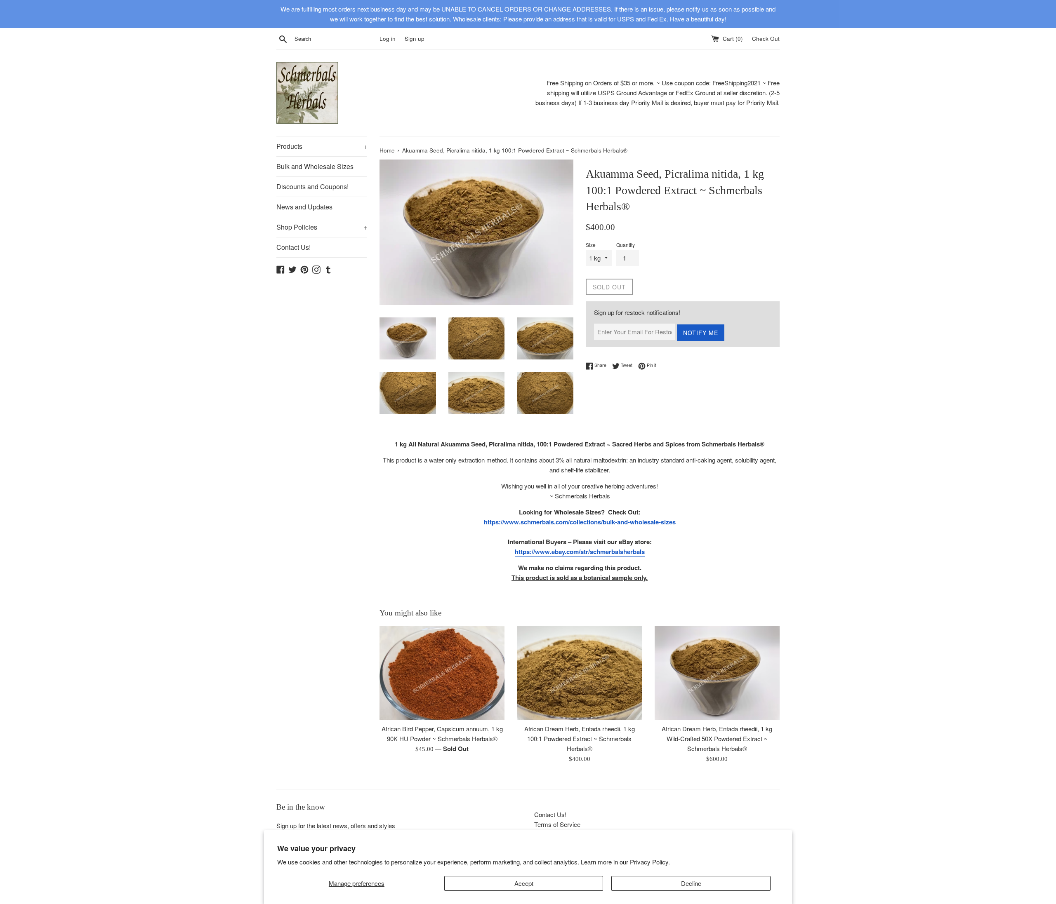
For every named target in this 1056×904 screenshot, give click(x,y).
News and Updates (304, 206)
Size (591, 244)
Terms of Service (557, 824)
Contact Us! (293, 247)
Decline (691, 883)
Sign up (414, 38)
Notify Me (700, 333)
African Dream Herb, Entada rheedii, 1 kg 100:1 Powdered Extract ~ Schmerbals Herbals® (579, 739)
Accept (523, 883)
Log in (388, 38)
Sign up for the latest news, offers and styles (335, 825)
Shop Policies (321, 227)
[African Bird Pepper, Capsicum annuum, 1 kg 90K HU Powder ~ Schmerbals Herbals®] (442, 673)
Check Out (766, 38)
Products (321, 146)
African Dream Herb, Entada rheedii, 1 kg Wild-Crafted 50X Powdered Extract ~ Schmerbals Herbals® (717, 739)
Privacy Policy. (650, 861)
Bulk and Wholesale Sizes (315, 166)
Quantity (625, 244)
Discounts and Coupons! (312, 186)
